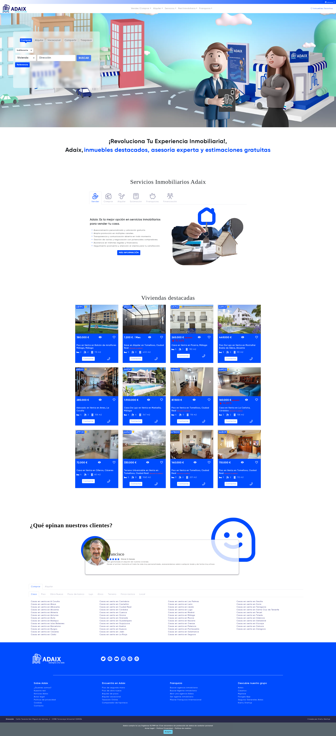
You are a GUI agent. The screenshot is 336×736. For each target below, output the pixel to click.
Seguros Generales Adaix (250, 700)
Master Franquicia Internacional (185, 700)
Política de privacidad (45, 700)
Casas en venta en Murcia (181, 618)
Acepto (168, 732)
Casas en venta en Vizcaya (250, 623)
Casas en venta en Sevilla (250, 601)
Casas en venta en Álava (43, 604)
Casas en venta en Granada (113, 618)
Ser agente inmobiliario (181, 697)
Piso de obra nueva (111, 691)
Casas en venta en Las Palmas (183, 601)
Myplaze (242, 694)
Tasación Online (110, 700)
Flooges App (244, 697)
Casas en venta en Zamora (250, 626)
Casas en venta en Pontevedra (183, 629)
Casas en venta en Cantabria (114, 601)
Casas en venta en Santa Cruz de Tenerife (258, 610)
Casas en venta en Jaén (111, 632)
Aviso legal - (150, 728)
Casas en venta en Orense (181, 623)
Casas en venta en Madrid (181, 612)
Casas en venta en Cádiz (43, 635)
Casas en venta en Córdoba (113, 610)
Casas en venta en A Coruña (45, 601)
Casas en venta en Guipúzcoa (114, 623)
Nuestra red (40, 691)
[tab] (95, 198)
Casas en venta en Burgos (44, 629)
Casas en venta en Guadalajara (115, 621)
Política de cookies (182, 728)
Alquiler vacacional (111, 697)
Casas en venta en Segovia (182, 635)
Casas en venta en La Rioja (113, 635)
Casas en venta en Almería (44, 612)
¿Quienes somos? (42, 688)
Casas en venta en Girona (112, 615)
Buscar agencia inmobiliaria (184, 688)
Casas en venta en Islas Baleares (47, 623)
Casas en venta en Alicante (45, 610)
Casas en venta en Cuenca (113, 612)
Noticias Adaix (41, 694)
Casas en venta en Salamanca (183, 632)
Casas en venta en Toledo (250, 615)
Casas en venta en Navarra (181, 621)
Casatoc (242, 691)
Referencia (22, 65)
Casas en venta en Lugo (180, 610)
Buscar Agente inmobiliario (183, 691)
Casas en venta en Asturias (45, 615)
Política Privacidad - (165, 728)
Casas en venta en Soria (249, 604)
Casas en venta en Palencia (182, 626)
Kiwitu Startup (245, 703)
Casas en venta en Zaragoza (251, 629)
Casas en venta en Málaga (181, 615)
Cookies (38, 703)
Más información (129, 253)
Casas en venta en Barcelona (46, 626)
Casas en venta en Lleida (181, 607)
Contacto (39, 706)
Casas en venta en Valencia (251, 618)
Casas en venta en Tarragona (251, 607)
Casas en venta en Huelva (112, 626)
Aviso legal (39, 697)
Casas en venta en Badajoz (45, 621)
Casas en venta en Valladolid (251, 621)
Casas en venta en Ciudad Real (115, 607)
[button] (141, 8)
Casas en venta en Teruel (249, 612)
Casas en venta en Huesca (113, 629)
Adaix (240, 688)
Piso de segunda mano (113, 688)
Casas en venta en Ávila (43, 618)
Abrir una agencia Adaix (182, 694)
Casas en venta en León (180, 604)
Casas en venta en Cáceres (45, 632)
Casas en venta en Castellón (114, 604)
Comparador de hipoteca (115, 703)
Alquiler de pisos (110, 694)
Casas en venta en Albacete (45, 607)
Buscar (84, 58)
